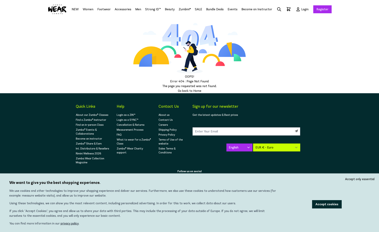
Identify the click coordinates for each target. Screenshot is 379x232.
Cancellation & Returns (130, 124)
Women (88, 9)
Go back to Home (189, 91)
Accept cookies (326, 204)
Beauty (170, 9)
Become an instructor (89, 138)
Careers (163, 124)
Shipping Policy (168, 129)
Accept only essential (359, 179)
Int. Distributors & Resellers (92, 148)
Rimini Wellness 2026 (88, 153)
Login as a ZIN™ (126, 115)
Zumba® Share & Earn (89, 143)
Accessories (123, 9)
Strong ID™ (153, 9)
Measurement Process (130, 129)
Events (232, 9)
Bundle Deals (215, 9)
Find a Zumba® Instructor (91, 120)
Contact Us (166, 120)
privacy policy (70, 223)
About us (164, 115)
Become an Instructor (256, 9)
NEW (75, 9)
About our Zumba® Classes (92, 115)
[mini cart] (288, 9)
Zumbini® (185, 9)
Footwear (104, 9)
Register (322, 9)
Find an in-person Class (90, 124)
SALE (198, 9)
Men (138, 9)
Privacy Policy (167, 134)
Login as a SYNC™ (127, 120)
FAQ (119, 134)
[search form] (279, 9)
